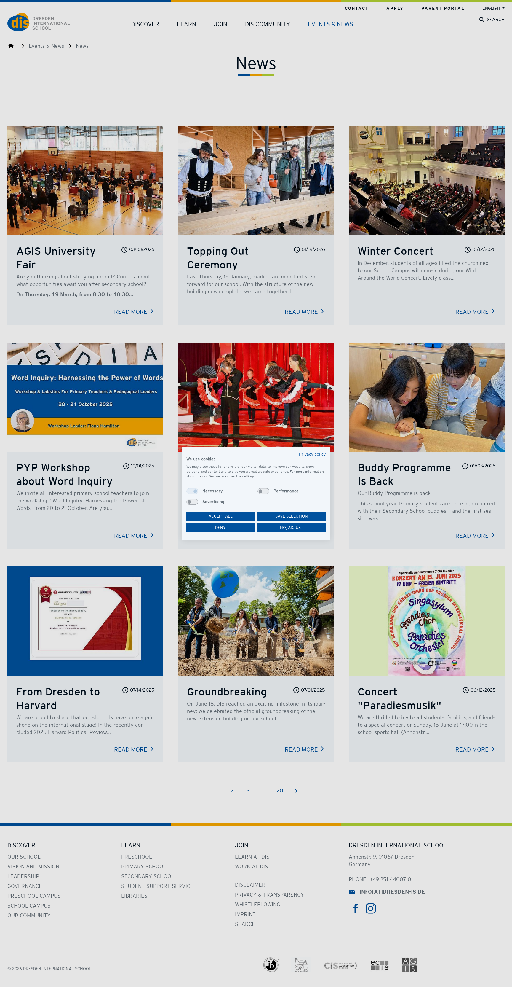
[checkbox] (192, 491)
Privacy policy (312, 454)
